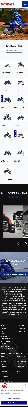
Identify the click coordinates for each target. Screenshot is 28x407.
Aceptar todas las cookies (14, 402)
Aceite (2, 356)
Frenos (18, 369)
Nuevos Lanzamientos (7, 348)
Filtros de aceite (20, 364)
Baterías (3, 361)
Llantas (18, 371)
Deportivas (4, 336)
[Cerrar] (26, 384)
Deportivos (22, 331)
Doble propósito (5, 341)
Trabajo (3, 331)
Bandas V (3, 359)
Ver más (7, 64)
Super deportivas (5, 338)
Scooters (3, 328)
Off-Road (3, 343)
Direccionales (4, 376)
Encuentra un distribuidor (13, 274)
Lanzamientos (5, 346)
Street (2, 333)
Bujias (2, 364)
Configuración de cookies (14, 398)
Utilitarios (22, 328)
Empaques (19, 359)
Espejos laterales (21, 361)
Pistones (18, 374)
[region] (14, 394)
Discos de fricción (21, 356)
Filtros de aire (20, 366)
